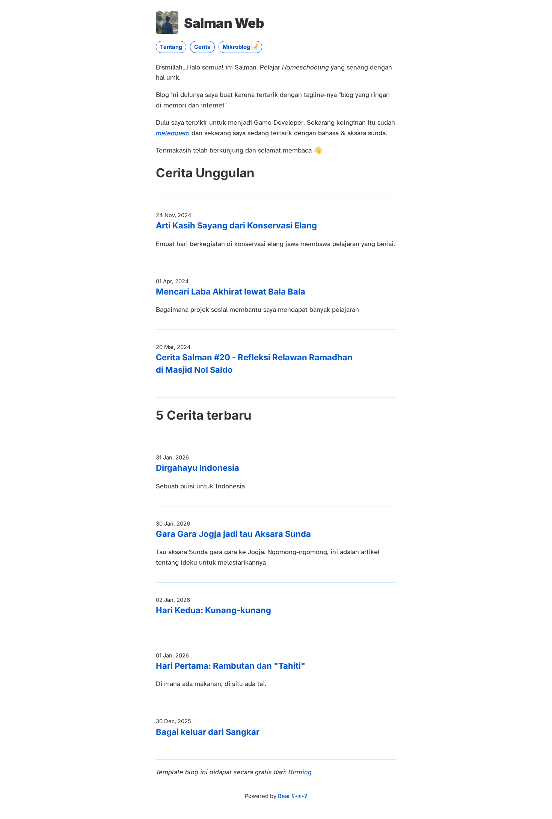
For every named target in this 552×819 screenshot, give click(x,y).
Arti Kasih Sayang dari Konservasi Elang (236, 225)
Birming (300, 772)
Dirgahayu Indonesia (197, 468)
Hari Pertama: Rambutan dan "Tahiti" (230, 666)
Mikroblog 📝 (240, 47)
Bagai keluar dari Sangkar (207, 732)
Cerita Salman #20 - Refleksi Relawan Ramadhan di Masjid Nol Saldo (254, 363)
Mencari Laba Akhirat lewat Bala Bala (230, 291)
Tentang (171, 47)
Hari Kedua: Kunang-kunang (213, 610)
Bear (292, 796)
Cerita (202, 47)
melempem (173, 133)
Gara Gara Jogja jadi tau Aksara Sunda (233, 534)
